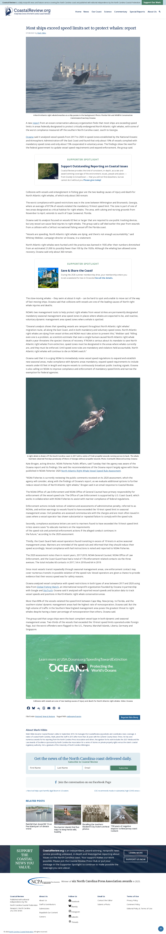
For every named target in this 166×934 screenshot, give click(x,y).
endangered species (74, 716)
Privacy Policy (132, 900)
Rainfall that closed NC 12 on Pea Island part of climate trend (39, 826)
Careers (42, 916)
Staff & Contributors (47, 904)
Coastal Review (8, 2)
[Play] (83, 667)
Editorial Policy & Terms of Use (139, 908)
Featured (38, 716)
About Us (152, 11)
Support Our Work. (152, 2)
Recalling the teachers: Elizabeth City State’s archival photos (96, 826)
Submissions (44, 908)
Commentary (120, 11)
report (36, 122)
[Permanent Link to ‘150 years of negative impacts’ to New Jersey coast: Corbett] (124, 814)
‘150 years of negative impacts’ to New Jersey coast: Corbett (124, 828)
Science (108, 11)
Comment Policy (133, 904)
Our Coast (96, 11)
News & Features (49, 716)
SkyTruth (48, 590)
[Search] (160, 11)
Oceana (30, 136)
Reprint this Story (129, 717)
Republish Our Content (48, 912)
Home (78, 11)
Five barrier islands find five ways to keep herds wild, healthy (66, 829)
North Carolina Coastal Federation (24, 905)
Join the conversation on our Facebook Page (84, 782)
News (86, 11)
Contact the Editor (105, 900)
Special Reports (137, 11)
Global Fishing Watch (48, 586)
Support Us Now (135, 859)
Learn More (136, 852)
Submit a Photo (104, 904)
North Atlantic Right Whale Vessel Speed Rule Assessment (91, 470)
